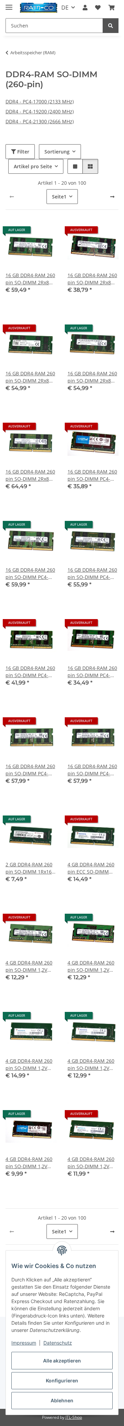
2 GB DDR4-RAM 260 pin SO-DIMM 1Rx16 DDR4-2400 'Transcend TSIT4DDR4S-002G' (29, 868)
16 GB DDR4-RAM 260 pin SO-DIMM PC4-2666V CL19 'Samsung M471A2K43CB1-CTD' (92, 574)
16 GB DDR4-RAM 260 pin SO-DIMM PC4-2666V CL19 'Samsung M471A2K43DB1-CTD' (30, 672)
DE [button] (65, 7)
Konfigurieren (62, 1380)
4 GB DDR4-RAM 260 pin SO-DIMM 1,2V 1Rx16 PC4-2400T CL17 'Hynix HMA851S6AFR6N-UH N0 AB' (30, 966)
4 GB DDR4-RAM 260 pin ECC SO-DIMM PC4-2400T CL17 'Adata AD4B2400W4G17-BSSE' (91, 868)
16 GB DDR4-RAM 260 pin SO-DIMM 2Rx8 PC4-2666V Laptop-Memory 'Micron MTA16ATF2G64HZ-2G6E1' (92, 377)
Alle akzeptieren (62, 1361)
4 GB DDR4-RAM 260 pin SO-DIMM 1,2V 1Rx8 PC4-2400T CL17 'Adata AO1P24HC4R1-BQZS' (93, 1065)
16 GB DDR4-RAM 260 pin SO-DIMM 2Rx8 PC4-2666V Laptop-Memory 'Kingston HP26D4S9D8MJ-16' (30, 377)
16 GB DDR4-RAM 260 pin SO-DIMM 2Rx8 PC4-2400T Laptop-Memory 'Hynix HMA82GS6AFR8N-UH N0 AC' (30, 279)
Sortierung (57, 151)
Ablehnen (62, 1400)
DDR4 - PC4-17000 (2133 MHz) (40, 101)
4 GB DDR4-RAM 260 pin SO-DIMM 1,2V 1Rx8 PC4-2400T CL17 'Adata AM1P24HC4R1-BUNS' (30, 1065)
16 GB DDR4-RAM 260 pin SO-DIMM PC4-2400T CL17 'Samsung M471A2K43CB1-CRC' (30, 574)
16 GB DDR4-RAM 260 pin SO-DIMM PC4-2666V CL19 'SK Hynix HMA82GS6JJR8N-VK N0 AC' (92, 672)
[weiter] (112, 197)
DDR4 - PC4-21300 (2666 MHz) (40, 121)
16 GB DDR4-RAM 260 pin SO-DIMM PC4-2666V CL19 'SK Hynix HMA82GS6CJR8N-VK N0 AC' (30, 770)
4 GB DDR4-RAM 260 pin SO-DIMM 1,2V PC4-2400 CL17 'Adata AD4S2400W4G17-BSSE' (92, 1163)
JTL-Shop (73, 1417)
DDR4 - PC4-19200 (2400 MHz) (40, 111)
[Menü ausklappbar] (9, 4)
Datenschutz (57, 1343)
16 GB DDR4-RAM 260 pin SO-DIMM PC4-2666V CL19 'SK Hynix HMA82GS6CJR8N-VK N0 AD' (92, 770)
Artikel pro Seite (33, 166)
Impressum (23, 1343)
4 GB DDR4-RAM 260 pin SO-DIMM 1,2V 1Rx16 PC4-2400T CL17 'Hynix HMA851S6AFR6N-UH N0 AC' (92, 966)
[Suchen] (110, 25)
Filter (22, 151)
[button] (85, 7)
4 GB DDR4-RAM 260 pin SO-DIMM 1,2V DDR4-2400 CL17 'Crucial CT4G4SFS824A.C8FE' (29, 1163)
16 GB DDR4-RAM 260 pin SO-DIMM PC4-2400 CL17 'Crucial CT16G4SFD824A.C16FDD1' (93, 475)
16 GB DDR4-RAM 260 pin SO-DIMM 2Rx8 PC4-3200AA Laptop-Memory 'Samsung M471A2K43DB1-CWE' (30, 475)
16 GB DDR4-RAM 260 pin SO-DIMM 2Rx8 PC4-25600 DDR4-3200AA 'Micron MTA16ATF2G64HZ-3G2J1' (92, 279)
